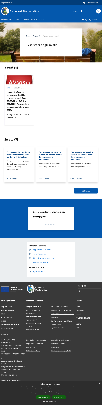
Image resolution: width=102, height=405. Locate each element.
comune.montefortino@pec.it (11, 361)
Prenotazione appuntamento (36, 340)
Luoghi (78, 324)
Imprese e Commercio (33, 316)
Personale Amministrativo (10, 324)
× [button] (100, 383)
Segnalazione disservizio (34, 343)
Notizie (78, 306)
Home (28, 36)
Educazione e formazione (59, 306)
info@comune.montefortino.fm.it (13, 366)
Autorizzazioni (56, 324)
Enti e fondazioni (7, 317)
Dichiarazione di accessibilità (61, 351)
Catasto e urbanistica (33, 323)
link (70, 393)
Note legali (55, 347)
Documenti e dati (7, 328)
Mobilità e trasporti (32, 329)
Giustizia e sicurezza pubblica (61, 310)
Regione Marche (6, 2)
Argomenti (36, 36)
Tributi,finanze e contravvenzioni (62, 314)
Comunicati (80, 310)
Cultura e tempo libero (33, 310)
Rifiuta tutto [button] (59, 397)
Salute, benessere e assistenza (61, 321)
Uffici (3, 314)
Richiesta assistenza (33, 351)
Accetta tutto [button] (43, 397)
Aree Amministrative (8, 310)
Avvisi (9, 88)
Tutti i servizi (86, 191)
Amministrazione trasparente (61, 340)
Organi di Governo (7, 306)
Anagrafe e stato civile (33, 306)
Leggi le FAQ (30, 347)
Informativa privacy (58, 343)
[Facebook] (81, 11)
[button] (51, 402)
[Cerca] (98, 11)
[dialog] (51, 393)
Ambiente (54, 317)
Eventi (78, 327)
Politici (3, 321)
